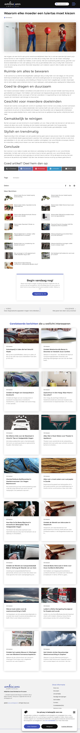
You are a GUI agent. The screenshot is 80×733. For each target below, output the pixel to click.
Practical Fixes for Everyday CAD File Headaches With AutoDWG (62, 225)
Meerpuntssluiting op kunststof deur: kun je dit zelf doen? (62, 234)
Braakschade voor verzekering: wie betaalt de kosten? (24, 244)
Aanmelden (56, 699)
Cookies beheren (66, 726)
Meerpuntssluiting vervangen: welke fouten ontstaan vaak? (61, 244)
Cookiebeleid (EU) (58, 705)
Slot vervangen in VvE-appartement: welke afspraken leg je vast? (25, 253)
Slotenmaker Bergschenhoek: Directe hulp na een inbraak (25, 215)
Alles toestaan (32, 726)
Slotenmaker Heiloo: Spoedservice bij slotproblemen (25, 205)
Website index (57, 708)
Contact (55, 702)
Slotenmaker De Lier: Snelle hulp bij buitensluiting (24, 196)
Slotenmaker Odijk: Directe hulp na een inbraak (62, 205)
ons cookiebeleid (50, 720)
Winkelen (9, 17)
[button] (74, 712)
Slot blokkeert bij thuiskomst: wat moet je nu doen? (62, 253)
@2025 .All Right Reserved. (16, 703)
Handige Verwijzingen (59, 696)
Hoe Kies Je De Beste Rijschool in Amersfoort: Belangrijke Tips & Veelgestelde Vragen (18, 525)
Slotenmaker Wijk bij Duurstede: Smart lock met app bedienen (62, 215)
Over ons (56, 688)
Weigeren (49, 726)
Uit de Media (57, 693)
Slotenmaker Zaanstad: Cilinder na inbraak (24, 225)
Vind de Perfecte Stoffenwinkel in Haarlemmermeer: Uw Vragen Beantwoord (18, 481)
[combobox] (62, 4)
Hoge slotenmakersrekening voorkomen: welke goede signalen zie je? (26, 263)
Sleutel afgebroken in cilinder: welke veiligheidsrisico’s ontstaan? (24, 234)
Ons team (56, 691)
